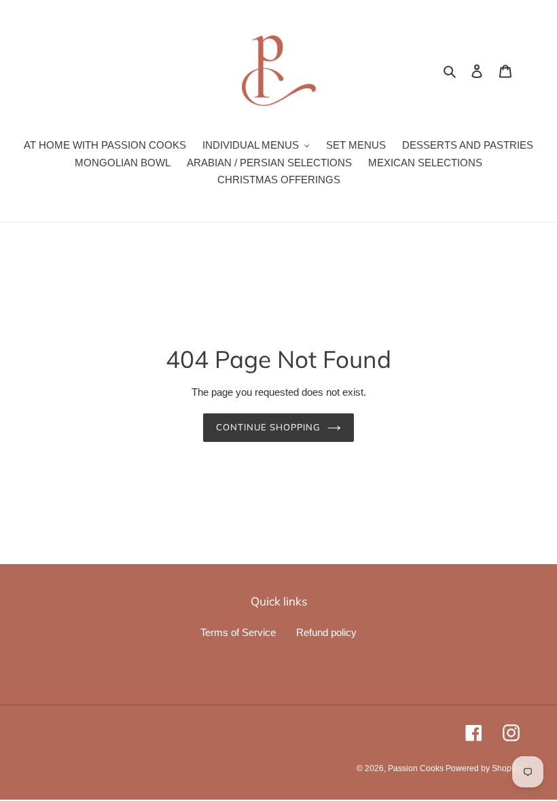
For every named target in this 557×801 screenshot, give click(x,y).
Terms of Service (238, 632)
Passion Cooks (417, 768)
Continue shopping (268, 427)
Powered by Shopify (483, 768)
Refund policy (326, 632)
